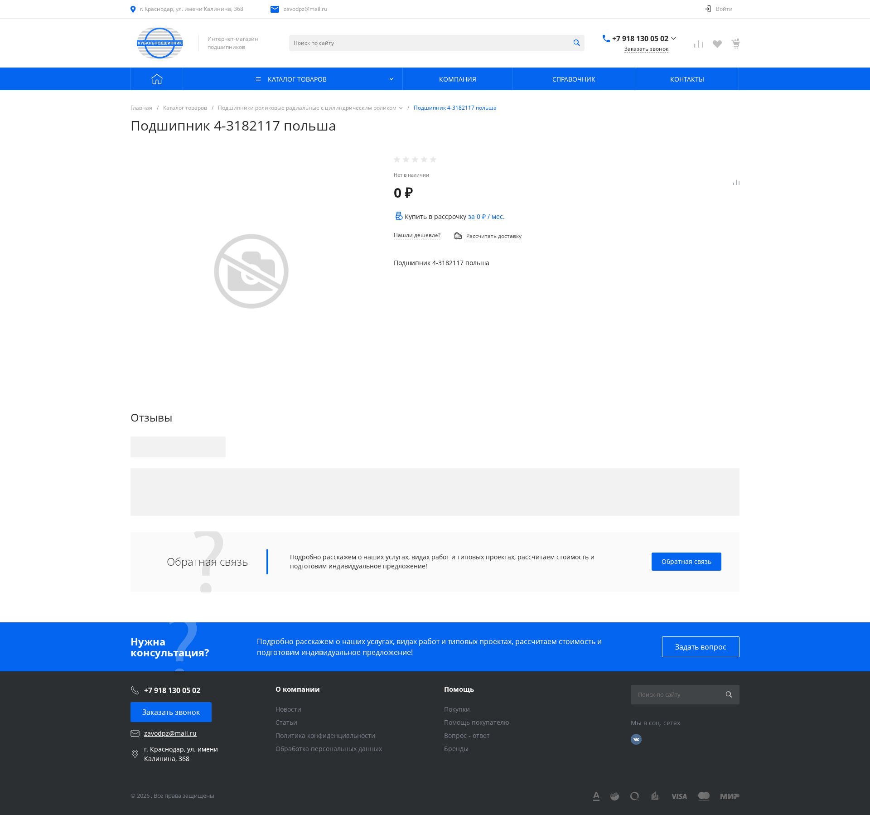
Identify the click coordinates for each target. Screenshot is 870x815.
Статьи (286, 722)
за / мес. (486, 216)
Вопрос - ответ (467, 735)
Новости (288, 709)
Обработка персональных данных (329, 748)
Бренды (456, 748)
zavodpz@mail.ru (305, 9)
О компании (298, 689)
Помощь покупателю (476, 722)
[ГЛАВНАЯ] (157, 79)
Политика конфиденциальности (325, 735)
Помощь (459, 689)
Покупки (457, 709)
